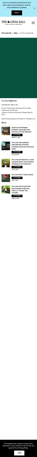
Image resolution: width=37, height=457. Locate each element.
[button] (33, 22)
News (16, 33)
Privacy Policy (23, 448)
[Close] (34, 8)
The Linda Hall (6, 33)
